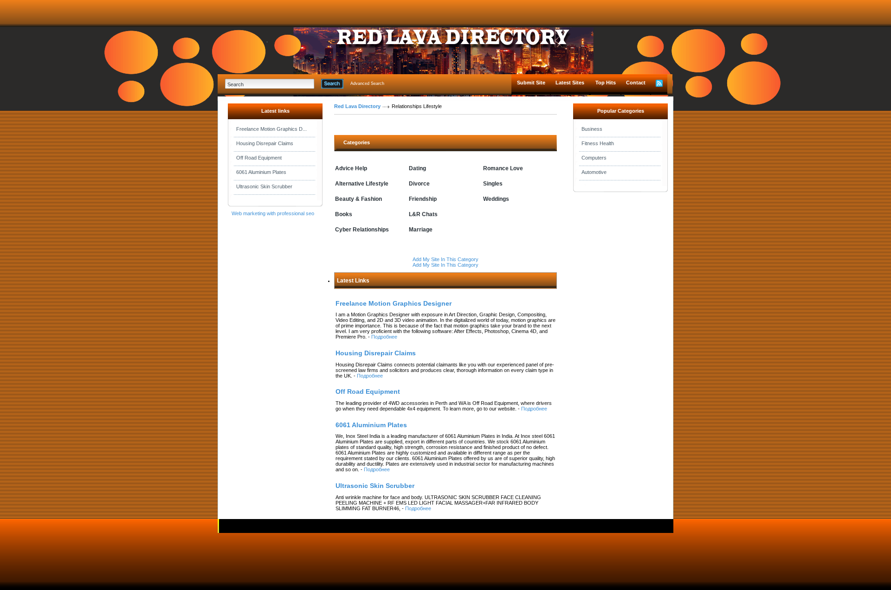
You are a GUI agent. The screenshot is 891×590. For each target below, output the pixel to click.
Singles (493, 183)
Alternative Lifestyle (361, 183)
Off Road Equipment (259, 157)
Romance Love (503, 168)
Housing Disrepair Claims (264, 143)
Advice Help (351, 168)
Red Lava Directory (357, 106)
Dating (417, 168)
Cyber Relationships (362, 229)
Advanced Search (367, 83)
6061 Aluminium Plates (261, 172)
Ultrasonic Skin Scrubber (264, 186)
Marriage (421, 229)
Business (591, 129)
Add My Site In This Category (445, 259)
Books (343, 214)
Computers (594, 157)
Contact (636, 82)
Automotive (594, 172)
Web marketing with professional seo (273, 213)
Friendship (423, 199)
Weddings (496, 199)
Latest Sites (569, 82)
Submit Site (531, 82)
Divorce (419, 183)
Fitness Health (597, 143)
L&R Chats (423, 214)
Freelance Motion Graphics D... (271, 129)
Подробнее (384, 337)
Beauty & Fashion (358, 199)
